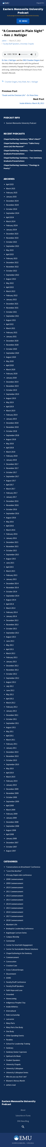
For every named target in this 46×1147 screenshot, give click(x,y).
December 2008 (12, 822)
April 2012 (10, 698)
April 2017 (10, 485)
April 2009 (10, 805)
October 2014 (11, 591)
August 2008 (11, 830)
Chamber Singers (11, 81)
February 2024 (11, 225)
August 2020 (11, 357)
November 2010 (12, 756)
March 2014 (10, 608)
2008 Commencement (14, 879)
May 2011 (10, 731)
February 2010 (11, 781)
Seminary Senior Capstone (16, 1052)
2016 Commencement (14, 912)
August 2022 (11, 279)
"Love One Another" (14, 871)
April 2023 (10, 254)
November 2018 (12, 427)
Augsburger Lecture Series (16, 933)
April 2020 (10, 365)
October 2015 (11, 550)
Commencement (12, 957)
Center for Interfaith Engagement (19, 945)
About (23, 1110)
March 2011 (10, 740)
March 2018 (10, 452)
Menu (24, 21)
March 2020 (10, 369)
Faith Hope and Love (14, 990)
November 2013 (12, 624)
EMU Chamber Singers (31, 60)
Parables (9, 1039)
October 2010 (11, 760)
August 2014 (11, 600)
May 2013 (10, 645)
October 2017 (11, 472)
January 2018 (11, 460)
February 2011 (11, 744)
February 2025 (11, 192)
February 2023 (11, 258)
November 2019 (12, 386)
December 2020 (12, 341)
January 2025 (11, 196)
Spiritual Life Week (13, 1056)
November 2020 (12, 345)
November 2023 (12, 238)
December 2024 (12, 201)
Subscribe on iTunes (23, 1115)
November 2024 (12, 205)
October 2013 (11, 628)
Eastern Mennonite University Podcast (23, 11)
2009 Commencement (14, 883)
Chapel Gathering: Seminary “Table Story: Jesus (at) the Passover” (21, 145)
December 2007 (12, 842)
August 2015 (11, 559)
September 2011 (12, 723)
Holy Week (22, 81)
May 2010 (10, 768)
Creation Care (11, 965)
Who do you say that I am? (16, 1077)
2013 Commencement (14, 900)
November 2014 (12, 587)
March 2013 (10, 653)
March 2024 (10, 221)
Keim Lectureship (13, 1015)
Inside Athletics (12, 1007)
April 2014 (10, 604)
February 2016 (11, 534)
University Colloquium (14, 1068)
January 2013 (11, 661)
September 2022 (12, 275)
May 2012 (10, 694)
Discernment (11, 974)
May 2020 (10, 361)
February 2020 (11, 373)
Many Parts (10, 1023)
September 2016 (12, 513)
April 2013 (10, 649)
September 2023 (12, 246)
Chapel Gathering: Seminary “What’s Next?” (22, 139)
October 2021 (11, 312)
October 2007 (11, 847)
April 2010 (10, 773)
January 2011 (11, 748)
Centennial (10, 941)
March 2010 (10, 777)
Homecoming (11, 998)
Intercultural (11, 1011)
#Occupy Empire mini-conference (19, 875)
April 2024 (10, 217)
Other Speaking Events (15, 1035)
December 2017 (12, 464)
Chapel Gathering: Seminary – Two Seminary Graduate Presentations (23, 152)
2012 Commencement (14, 896)
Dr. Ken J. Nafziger (9, 60)
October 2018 (11, 431)
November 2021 (12, 308)
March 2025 (10, 188)
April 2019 (10, 406)
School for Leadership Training (18, 1044)
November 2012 (12, 670)
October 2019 (11, 390)
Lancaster (10, 1019)
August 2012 (11, 682)
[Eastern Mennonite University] (23, 1137)
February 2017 (11, 493)
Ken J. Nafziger (32, 81)
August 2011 (11, 727)
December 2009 (12, 789)
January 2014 (11, 616)
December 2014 (12, 583)
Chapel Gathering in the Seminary (19, 953)
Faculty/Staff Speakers (11, 44)
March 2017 (10, 489)
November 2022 (12, 266)
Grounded (10, 994)
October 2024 (11, 209)
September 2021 (12, 316)
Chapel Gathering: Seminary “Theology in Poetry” (21, 167)
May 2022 (10, 283)
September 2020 (12, 353)
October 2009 (11, 797)
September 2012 (12, 678)
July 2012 (9, 686)
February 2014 (11, 612)
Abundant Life (11, 924)
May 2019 (10, 402)
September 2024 (12, 213)
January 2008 (11, 838)
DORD (8, 978)
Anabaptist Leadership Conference (19, 928)
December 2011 (12, 715)
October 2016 (11, 509)
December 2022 (12, 262)
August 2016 (11, 517)
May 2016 (10, 522)
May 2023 (10, 250)
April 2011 (10, 735)
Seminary (9, 1048)
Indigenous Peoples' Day (15, 1002)
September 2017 (12, 476)
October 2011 (11, 719)
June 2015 (10, 563)
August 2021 (11, 320)
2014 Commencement (14, 904)
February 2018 (11, 456)
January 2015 (11, 579)
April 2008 (10, 834)
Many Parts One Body (14, 1027)
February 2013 (11, 657)
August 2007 (11, 851)
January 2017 (11, 497)
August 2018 (11, 439)
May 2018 (10, 443)
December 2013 (12, 620)
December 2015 (12, 542)
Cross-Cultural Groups (14, 970)
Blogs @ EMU (40, 3)
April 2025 (10, 184)
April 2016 (10, 526)
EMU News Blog (23, 1121)
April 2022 (10, 287)
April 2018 (10, 447)
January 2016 (11, 538)
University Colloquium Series (17, 1072)
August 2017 (11, 480)
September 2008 (12, 826)
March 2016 (10, 530)
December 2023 (12, 234)
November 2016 (12, 505)
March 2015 (10, 571)
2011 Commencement (14, 891)
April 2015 (10, 567)
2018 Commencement (14, 920)
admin (4, 40)
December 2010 (12, 752)
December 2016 (12, 501)
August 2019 (11, 398)
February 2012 (11, 707)
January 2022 (11, 299)
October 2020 (11, 349)
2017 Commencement (14, 916)
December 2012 (12, 665)
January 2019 (11, 419)
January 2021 (11, 336)
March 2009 (10, 810)
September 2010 (12, 764)
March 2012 (10, 703)
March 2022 (10, 291)
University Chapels (27, 44)
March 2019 (10, 410)
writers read (11, 1085)
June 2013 (10, 641)
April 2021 (10, 324)
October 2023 (11, 242)
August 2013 (11, 637)
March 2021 (10, 328)
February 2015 (11, 575)
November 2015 (12, 546)
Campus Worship (12, 937)
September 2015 (12, 554)
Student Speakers (13, 1060)
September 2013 (12, 633)
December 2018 (12, 423)
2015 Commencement (14, 908)
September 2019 (12, 394)
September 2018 (12, 435)
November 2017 (12, 468)
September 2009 (12, 801)
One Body (10, 1031)
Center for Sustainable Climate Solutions (22, 949)
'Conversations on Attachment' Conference (23, 867)
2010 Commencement (14, 887)
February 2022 (11, 295)
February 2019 (11, 415)
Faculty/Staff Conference (16, 982)
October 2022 (11, 271)
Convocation (11, 961)
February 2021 (11, 332)
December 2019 (12, 382)
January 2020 (11, 378)
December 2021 (12, 304)
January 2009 (11, 818)
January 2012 (11, 711)
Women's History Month (15, 1081)
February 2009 (11, 814)
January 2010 (11, 785)
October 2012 (11, 674)
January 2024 (11, 229)
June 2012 (10, 690)
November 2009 (12, 793)
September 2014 (12, 596)
